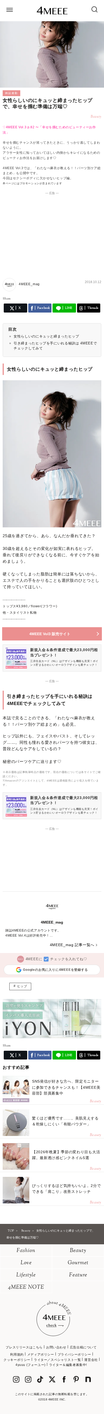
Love (26, 1263)
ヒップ (22, 986)
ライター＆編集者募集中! (68, 1365)
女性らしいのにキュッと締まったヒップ (46, 336)
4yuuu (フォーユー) (30, 1365)
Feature (78, 1275)
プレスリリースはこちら (24, 1347)
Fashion (26, 1251)
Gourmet (78, 1263)
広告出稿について (83, 1347)
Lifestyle (26, 1275)
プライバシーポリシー (74, 1354)
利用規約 (16, 1354)
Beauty (78, 1251)
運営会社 (91, 1360)
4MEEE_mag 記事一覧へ (72, 945)
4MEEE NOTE (26, 1287)
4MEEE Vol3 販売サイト (49, 634)
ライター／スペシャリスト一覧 (57, 1360)
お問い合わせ (56, 1347)
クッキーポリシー (16, 1360)
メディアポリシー (40, 1354)
